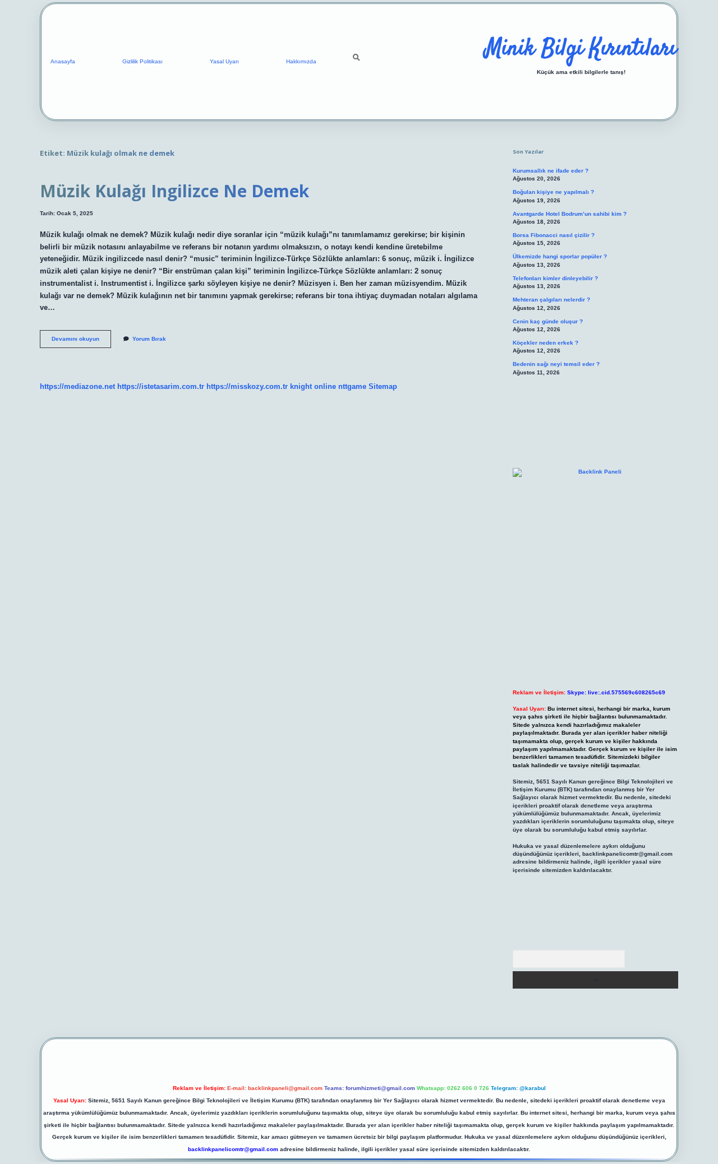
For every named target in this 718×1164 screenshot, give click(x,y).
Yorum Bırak (149, 339)
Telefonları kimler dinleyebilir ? (555, 278)
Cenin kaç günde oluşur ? (548, 321)
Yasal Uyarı (224, 61)
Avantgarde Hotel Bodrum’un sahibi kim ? (570, 214)
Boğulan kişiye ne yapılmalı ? (553, 192)
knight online (313, 386)
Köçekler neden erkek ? (545, 343)
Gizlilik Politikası (142, 61)
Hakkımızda (301, 61)
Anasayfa (62, 61)
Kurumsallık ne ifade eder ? (550, 171)
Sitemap (383, 386)
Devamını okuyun (81, 341)
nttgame (352, 386)
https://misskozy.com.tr (247, 386)
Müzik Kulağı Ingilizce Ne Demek (174, 190)
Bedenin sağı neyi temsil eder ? (556, 364)
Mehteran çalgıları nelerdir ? (551, 299)
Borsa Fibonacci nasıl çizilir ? (554, 235)
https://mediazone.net (77, 386)
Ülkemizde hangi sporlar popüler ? (560, 256)
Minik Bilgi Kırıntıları (580, 49)
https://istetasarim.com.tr (160, 386)
